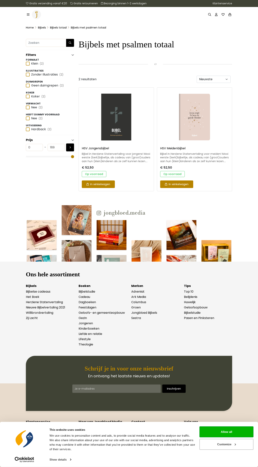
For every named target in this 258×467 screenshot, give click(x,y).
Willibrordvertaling (39, 313)
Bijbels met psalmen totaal (88, 27)
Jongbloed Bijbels (144, 313)
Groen (136, 307)
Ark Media (138, 297)
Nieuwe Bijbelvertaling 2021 (45, 307)
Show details (58, 459)
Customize (224, 444)
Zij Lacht (32, 318)
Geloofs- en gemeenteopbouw (102, 313)
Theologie (86, 344)
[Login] (216, 14)
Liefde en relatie (90, 334)
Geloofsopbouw (196, 307)
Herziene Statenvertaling (44, 302)
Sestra (136, 318)
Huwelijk (190, 302)
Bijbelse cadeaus (38, 291)
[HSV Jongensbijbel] (116, 117)
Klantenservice (222, 3)
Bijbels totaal (58, 27)
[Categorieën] (28, 14)
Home (30, 27)
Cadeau (84, 297)
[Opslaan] (70, 147)
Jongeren (86, 323)
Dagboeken (87, 302)
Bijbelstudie (87, 291)
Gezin (83, 318)
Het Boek (32, 297)
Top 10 (188, 291)
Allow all (226, 431)
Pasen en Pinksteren (199, 318)
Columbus (138, 302)
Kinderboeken (89, 328)
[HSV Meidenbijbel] (194, 117)
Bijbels (42, 27)
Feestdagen (87, 307)
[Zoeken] (209, 14)
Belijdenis (190, 297)
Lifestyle (85, 339)
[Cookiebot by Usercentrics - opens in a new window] (24, 459)
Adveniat (137, 291)
